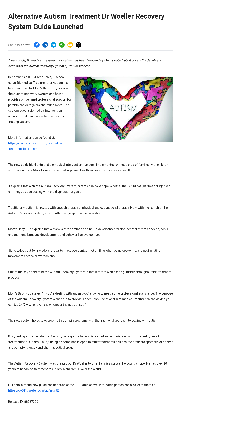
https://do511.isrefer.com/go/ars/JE (33, 390)
